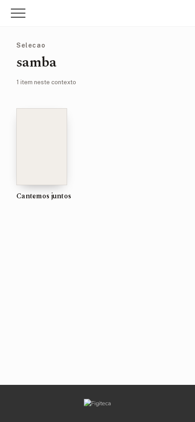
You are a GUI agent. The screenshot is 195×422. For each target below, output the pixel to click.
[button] (18, 13)
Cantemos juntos (43, 196)
